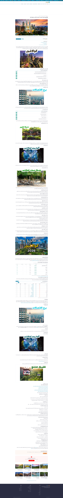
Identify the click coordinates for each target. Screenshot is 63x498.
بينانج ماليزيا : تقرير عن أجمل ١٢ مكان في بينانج (43, 387)
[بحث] (13, 2)
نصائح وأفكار (39, 492)
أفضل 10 (39, 491)
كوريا (31, 448)
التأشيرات (30, 489)
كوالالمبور (37, 327)
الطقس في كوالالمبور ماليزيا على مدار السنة (42, 44)
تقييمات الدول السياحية (29, 487)
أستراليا (39, 490)
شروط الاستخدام (20, 489)
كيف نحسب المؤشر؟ (29, 490)
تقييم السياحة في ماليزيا (27, 302)
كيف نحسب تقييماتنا (23, 302)
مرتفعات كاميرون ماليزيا (41, 361)
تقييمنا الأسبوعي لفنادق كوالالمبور (35, 260)
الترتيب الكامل (17, 70)
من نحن (21, 486)
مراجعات (39, 493)
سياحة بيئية (39, 494)
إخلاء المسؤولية (20, 490)
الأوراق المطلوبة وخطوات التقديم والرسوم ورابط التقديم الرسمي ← (43, 276)
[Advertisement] (31, 9)
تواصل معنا (21, 487)
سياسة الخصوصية (20, 488)
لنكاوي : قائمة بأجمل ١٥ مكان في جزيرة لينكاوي (43, 388)
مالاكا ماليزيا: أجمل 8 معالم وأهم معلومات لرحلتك (43, 391)
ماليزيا (43, 46)
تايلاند (35, 447)
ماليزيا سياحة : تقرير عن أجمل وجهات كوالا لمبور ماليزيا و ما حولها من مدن (40, 386)
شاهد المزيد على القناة (31, 460)
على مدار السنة (17, 281)
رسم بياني (16, 282)
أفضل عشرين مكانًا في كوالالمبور (43, 42)
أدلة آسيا (31, 302)
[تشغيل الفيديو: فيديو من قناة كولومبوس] (31, 246)
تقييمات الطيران (28, 480)
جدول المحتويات (45, 41)
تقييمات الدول (33, 480)
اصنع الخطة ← (45, 453)
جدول (18, 282)
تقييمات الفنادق (30, 480)
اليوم (19, 281)
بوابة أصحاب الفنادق (29, 491)
